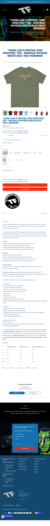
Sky (35, 153)
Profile (35, 469)
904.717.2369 (12, 471)
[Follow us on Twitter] (24, 499)
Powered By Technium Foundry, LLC (20, 509)
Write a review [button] (16, 393)
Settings (36, 464)
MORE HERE (40, 2)
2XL (21, 160)
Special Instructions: (7, 170)
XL (17, 160)
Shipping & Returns (10, 367)
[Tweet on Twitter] (10, 213)
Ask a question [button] (33, 393)
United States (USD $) (8, 505)
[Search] (6, 10)
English (17, 505)
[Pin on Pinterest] (8, 213)
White (40, 153)
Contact (36, 472)
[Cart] (46, 10)
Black (5, 153)
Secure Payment (33, 367)
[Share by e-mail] (12, 213)
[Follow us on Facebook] (20, 499)
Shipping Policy (22, 466)
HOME (4, 62)
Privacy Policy (21, 461)
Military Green (27, 153)
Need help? (44, 213)
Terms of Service (22, 469)
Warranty (21, 367)
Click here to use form (8, 485)
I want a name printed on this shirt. (12, 140)
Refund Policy (21, 464)
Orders (36, 466)
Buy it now (25, 189)
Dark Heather (17, 153)
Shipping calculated (13, 127)
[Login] (43, 10)
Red (10, 153)
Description (6, 221)
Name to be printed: (7, 142)
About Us (36, 461)
